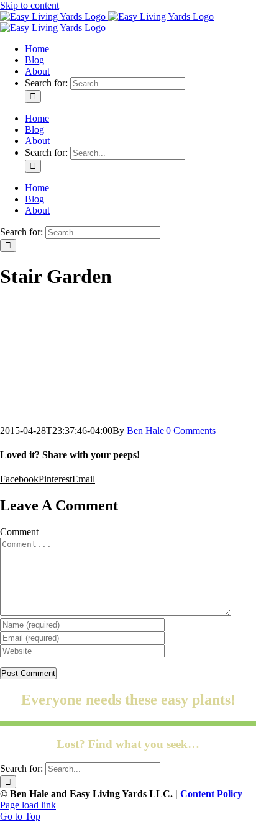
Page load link (28, 805)
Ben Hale (145, 430)
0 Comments (191, 430)
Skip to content (29, 5)
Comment (19, 531)
